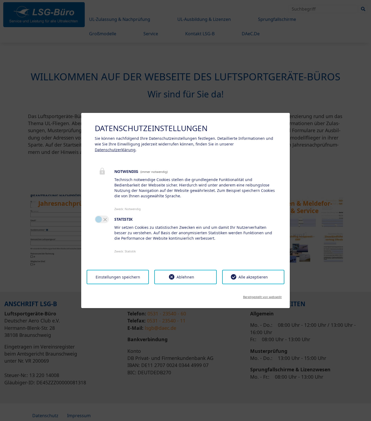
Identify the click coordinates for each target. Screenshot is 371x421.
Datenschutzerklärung (115, 149)
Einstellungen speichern (118, 277)
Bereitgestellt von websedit (262, 295)
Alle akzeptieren (253, 277)
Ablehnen (185, 277)
